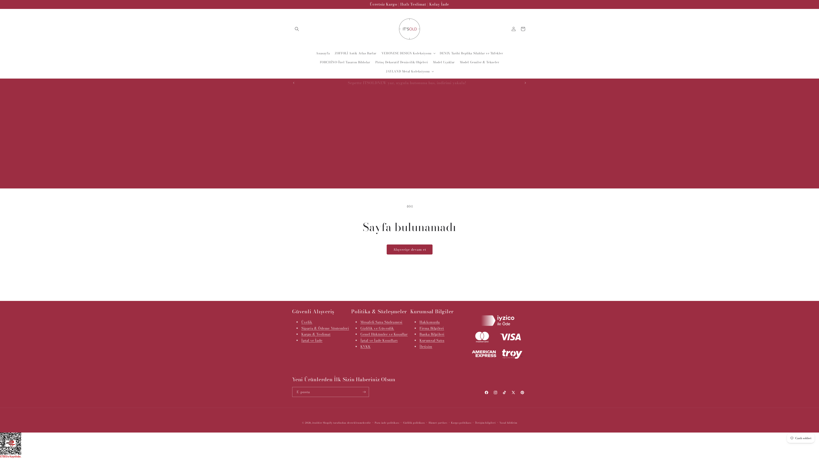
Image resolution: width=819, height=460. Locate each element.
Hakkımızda (430, 322)
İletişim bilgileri (485, 422)
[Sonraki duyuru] (525, 83)
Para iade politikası (387, 422)
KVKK (365, 346)
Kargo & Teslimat (316, 334)
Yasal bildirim (508, 422)
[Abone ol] (364, 392)
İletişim (426, 346)
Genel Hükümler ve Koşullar (384, 334)
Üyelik (306, 322)
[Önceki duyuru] (293, 83)
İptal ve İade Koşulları (379, 340)
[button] (297, 29)
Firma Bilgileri (432, 328)
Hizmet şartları (438, 422)
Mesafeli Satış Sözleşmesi (381, 322)
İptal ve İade (311, 340)
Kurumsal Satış (432, 340)
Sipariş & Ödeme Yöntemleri (325, 328)
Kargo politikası (461, 422)
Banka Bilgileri (432, 334)
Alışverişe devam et (409, 249)
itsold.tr (317, 422)
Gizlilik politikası (414, 422)
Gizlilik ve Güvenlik (377, 328)
